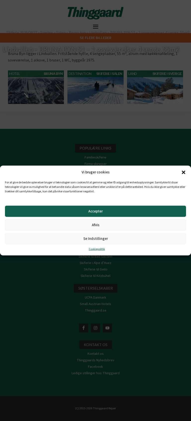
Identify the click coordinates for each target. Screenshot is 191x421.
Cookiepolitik (97, 249)
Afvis (95, 224)
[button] (183, 172)
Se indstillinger (95, 238)
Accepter (95, 211)
